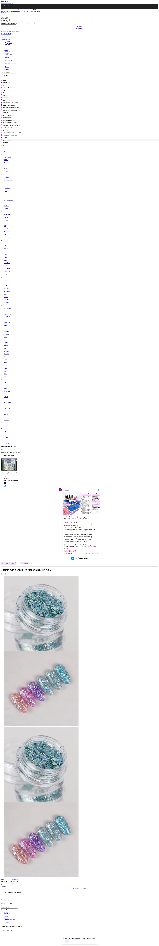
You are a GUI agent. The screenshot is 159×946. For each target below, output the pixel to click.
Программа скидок (10, 63)
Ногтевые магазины (9, 919)
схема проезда (5, 475)
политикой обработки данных (82, 939)
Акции (7, 57)
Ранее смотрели (6, 900)
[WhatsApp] (7, 909)
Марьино (9, 43)
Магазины (7, 51)
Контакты (7, 69)
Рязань (8, 44)
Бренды (6, 50)
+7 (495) (6, 34)
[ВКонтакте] (1, 909)
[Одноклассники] (3, 909)
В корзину (3, 886)
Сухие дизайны (11, 563)
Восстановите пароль (24, 11)
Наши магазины (6, 39)
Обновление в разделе (7, 3)
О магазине (7, 924)
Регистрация (4, 12)
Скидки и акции (8, 54)
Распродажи (8, 60)
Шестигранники (26, 563)
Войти (6, 912)
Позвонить (3, 36)
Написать (11, 36)
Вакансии (7, 922)
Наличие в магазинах (80, 888)
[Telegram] (5, 909)
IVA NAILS (15, 879)
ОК (66, 941)
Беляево (9, 41)
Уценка (7, 67)
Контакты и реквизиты (10, 921)
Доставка (6, 53)
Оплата (6, 918)
